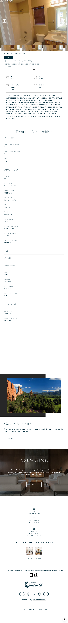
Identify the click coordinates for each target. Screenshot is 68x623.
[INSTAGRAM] (24, 594)
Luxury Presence (39, 600)
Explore (11, 438)
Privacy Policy (42, 609)
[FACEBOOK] (19, 594)
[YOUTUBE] (39, 594)
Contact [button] (34, 484)
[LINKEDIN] (29, 594)
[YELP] (34, 594)
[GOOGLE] (43, 594)
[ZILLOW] (48, 594)
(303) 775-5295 (34, 522)
